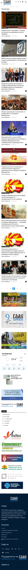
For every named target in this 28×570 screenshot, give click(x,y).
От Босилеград (6, 414)
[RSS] (18, 2)
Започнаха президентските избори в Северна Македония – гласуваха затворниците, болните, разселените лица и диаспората (13, 223)
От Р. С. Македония (5, 81)
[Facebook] (16, 2)
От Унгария (5, 425)
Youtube (7, 552)
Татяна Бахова (4, 63)
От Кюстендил (5, 416)
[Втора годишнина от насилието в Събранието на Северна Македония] (14, 102)
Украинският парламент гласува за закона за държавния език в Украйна (13, 32)
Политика (12, 6)
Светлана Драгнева (5, 35)
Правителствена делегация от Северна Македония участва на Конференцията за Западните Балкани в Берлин (12, 86)
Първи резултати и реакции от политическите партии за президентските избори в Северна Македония (13, 169)
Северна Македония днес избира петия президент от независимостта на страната (13, 197)
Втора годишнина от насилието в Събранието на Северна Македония (13, 113)
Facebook (7, 548)
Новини (7, 6)
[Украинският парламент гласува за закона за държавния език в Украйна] (14, 20)
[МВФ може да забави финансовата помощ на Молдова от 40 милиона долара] (14, 48)
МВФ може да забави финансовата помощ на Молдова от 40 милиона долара (13, 60)
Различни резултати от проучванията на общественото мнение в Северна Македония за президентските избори (13, 251)
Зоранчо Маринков (5, 91)
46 (10, 288)
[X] (20, 2)
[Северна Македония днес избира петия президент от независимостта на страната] (14, 186)
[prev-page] (7, 288)
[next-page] (20, 288)
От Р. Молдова (4, 55)
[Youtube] (22, 2)
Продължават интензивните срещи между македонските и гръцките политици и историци (13, 278)
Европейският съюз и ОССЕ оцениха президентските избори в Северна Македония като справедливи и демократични (13, 139)
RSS (15, 548)
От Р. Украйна (4, 27)
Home (2, 6)
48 (17, 288)
